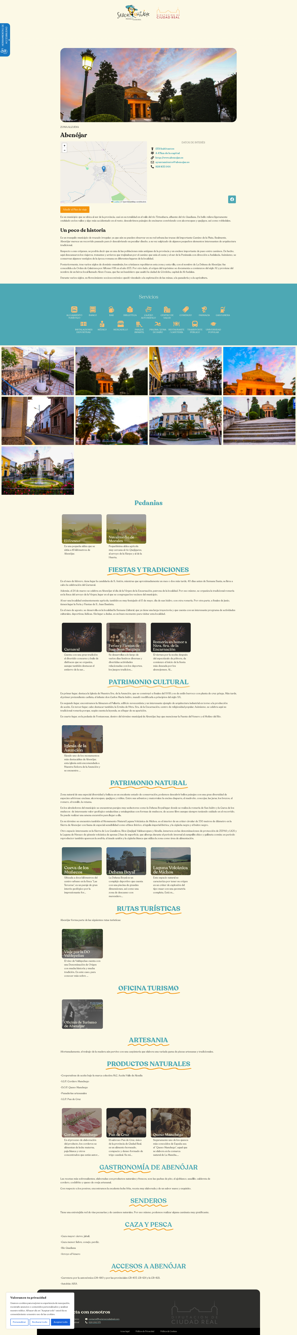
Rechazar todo (39, 1322)
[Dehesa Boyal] (126, 861)
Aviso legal (124, 1331)
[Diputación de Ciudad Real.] (194, 1312)
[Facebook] (232, 199)
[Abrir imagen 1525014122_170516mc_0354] (259, 421)
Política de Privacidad (145, 1331)
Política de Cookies (168, 1331)
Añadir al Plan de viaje (75, 209)
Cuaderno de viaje (147, 91)
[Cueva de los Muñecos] (82, 861)
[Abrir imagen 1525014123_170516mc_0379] (38, 421)
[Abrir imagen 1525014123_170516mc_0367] (38, 371)
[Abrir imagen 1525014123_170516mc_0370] (185, 371)
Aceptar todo (61, 1322)
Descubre (101, 91)
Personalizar (19, 1322)
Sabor (172, 91)
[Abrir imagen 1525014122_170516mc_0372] (111, 371)
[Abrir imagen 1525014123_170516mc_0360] (38, 470)
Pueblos (121, 91)
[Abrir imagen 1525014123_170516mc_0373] (259, 371)
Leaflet (116, 202)
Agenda (190, 91)
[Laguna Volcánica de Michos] (171, 861)
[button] (104, 169)
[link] (82, 529)
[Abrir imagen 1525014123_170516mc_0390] (111, 421)
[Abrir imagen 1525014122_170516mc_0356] (185, 421)
